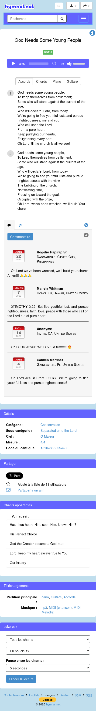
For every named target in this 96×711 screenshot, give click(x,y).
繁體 (89, 695)
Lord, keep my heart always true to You (39, 553)
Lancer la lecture (21, 679)
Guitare (72, 81)
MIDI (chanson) (60, 607)
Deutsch (65, 695)
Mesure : (13, 442)
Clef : (10, 436)
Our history (18, 562)
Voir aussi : (20, 516)
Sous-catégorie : (19, 430)
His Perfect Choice (23, 534)
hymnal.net (53, 704)
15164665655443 (54, 448)
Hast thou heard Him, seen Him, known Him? (43, 524)
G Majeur (47, 436)
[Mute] (69, 63)
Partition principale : (22, 599)
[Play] (13, 63)
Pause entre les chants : (25, 660)
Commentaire (20, 236)
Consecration (50, 424)
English (34, 695)
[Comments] (9, 225)
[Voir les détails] (92, 34)
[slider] (79, 63)
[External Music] (20, 225)
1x (62, 63)
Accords (24, 81)
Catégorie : (15, 424)
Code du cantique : (21, 448)
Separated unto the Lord (59, 430)
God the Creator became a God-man (37, 543)
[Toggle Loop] (54, 63)
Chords (41, 81)
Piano (57, 81)
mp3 (44, 607)
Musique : (29, 607)
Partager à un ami (31, 490)
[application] (48, 63)
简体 (78, 695)
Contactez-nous (14, 695)
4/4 (43, 442)
